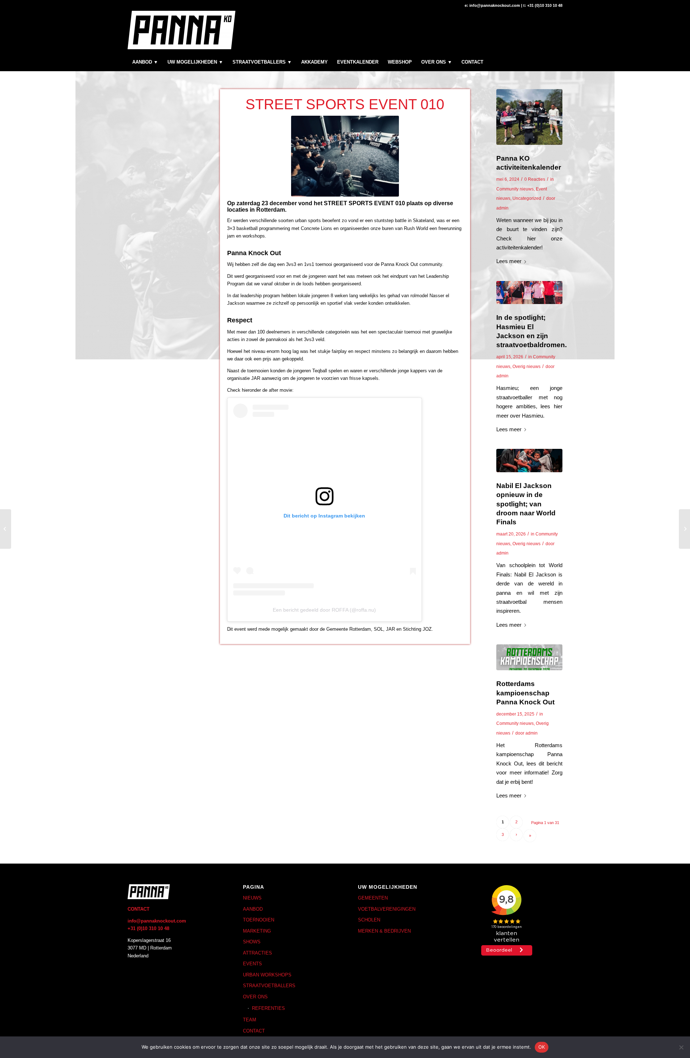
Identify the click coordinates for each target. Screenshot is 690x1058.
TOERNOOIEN (258, 920)
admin (502, 208)
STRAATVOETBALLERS (269, 985)
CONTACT (254, 1031)
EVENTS (252, 963)
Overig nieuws (526, 366)
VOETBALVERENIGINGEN (386, 909)
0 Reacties (534, 179)
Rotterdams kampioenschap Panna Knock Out (525, 693)
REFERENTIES (268, 1008)
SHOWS (252, 941)
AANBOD (253, 909)
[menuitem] (145, 62)
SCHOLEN (369, 920)
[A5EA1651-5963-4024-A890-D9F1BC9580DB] (529, 460)
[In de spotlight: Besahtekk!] (684, 529)
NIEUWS (252, 898)
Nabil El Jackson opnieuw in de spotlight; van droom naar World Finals (526, 504)
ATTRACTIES (257, 953)
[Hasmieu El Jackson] (529, 292)
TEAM (249, 1019)
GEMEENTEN (373, 898)
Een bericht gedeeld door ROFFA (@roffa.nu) (324, 610)
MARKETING (257, 931)
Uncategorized (526, 198)
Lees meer (508, 261)
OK (541, 1047)
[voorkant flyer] (529, 657)
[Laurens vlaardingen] (529, 117)
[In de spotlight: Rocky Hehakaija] (5, 529)
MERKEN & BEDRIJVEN (384, 931)
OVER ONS (255, 996)
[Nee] (681, 1047)
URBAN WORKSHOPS (267, 975)
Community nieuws (515, 189)
